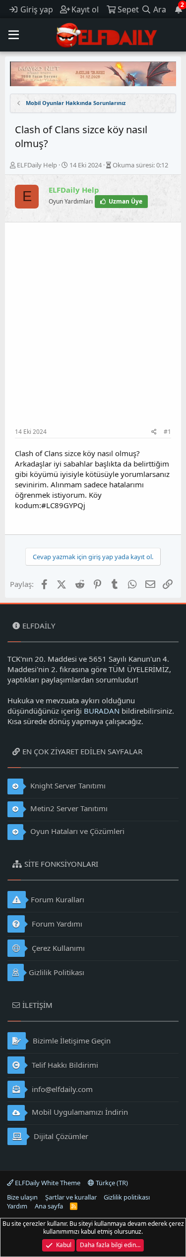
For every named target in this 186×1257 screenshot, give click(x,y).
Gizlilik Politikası (56, 972)
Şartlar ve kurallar (71, 1197)
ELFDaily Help (37, 164)
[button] (13, 35)
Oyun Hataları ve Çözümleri (76, 831)
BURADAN (102, 711)
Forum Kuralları (57, 899)
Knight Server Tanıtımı (67, 785)
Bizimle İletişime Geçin (71, 1041)
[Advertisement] (93, 330)
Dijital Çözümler (60, 1136)
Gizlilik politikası (127, 1197)
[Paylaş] (154, 432)
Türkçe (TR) (111, 1182)
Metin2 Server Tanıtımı (68, 808)
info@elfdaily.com (61, 1089)
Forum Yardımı (56, 924)
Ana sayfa (49, 1206)
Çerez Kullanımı (57, 948)
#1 (167, 431)
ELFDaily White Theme (46, 1182)
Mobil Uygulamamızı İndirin (79, 1112)
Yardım (17, 1206)
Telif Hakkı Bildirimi (64, 1065)
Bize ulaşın (22, 1197)
